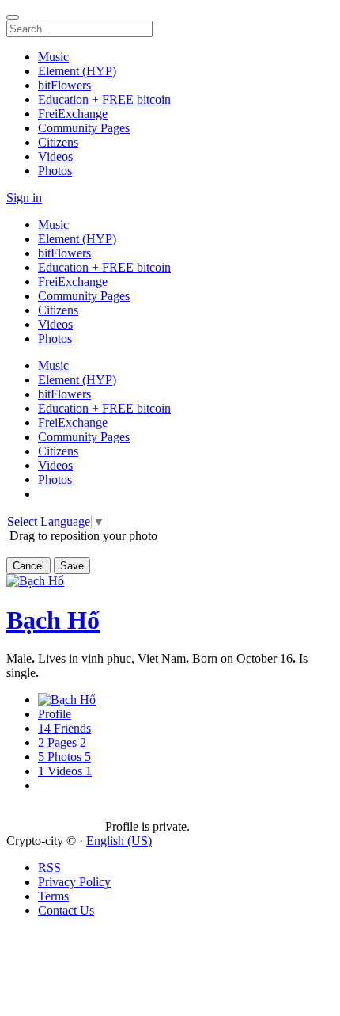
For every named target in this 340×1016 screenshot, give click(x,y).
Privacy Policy (74, 882)
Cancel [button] (28, 566)
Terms (53, 896)
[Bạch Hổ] (55, 812)
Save (72, 566)
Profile (54, 714)
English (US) (119, 840)
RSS (49, 867)
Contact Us (66, 910)
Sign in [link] (24, 197)
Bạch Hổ (53, 620)
